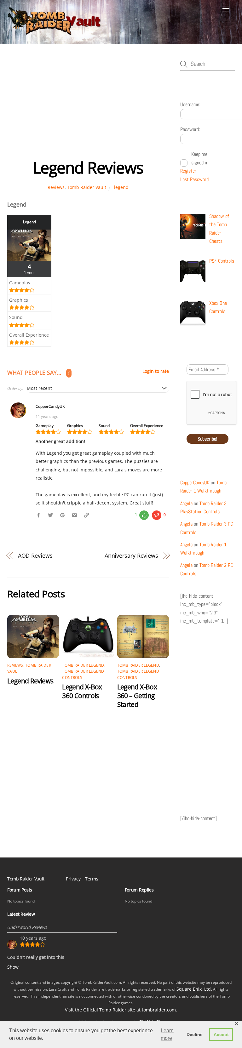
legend (121, 187)
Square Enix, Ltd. (194, 989)
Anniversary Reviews (131, 555)
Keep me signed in (199, 158)
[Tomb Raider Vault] (54, 32)
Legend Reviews (88, 167)
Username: (190, 104)
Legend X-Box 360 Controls (82, 691)
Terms (91, 879)
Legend (29, 222)
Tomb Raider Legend (83, 665)
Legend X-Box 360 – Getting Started (137, 695)
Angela (186, 503)
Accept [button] (221, 1034)
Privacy (73, 879)
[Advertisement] (88, 108)
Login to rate (155, 371)
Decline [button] (195, 1034)
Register (188, 171)
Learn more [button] (167, 1034)
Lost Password (194, 179)
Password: (190, 129)
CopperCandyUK (195, 482)
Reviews (56, 187)
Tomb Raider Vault (86, 187)
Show (13, 967)
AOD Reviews (35, 555)
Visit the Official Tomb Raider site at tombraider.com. (121, 1010)
